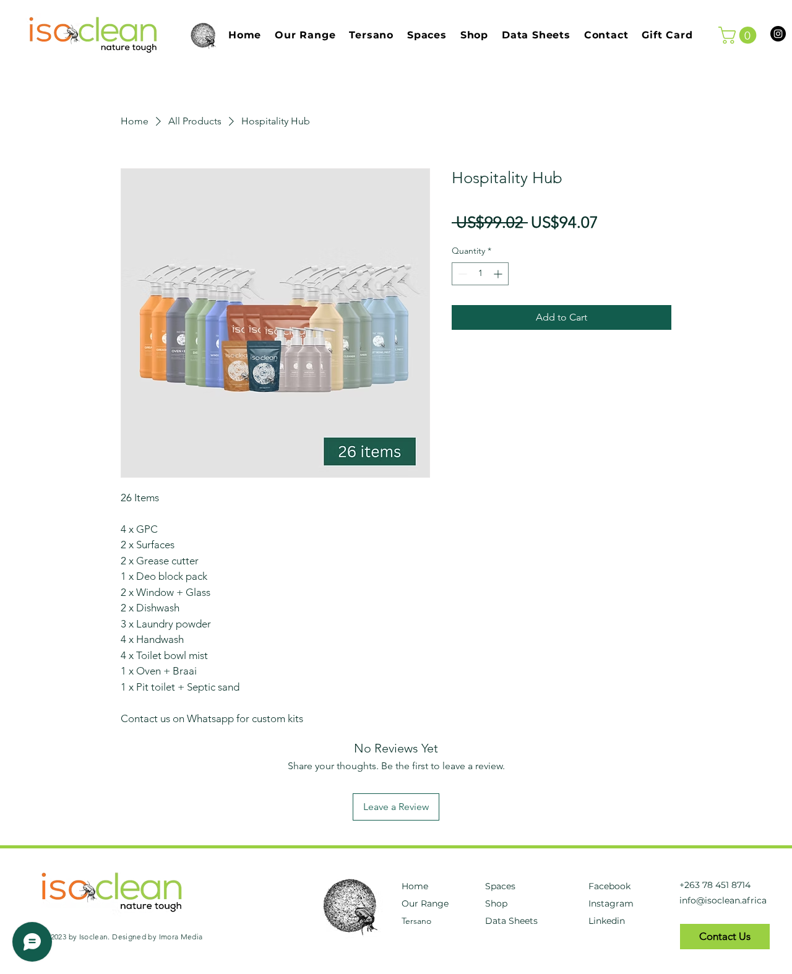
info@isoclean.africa (723, 900)
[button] (739, 35)
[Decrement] (461, 274)
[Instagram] (778, 33)
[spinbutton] (480, 274)
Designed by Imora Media (157, 936)
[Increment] (499, 274)
